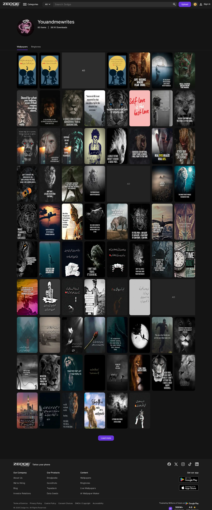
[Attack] (184, 146)
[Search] (174, 4)
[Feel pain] (139, 222)
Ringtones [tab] (36, 46)
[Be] (162, 70)
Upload (184, 4)
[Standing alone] (27, 108)
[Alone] (139, 335)
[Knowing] (94, 184)
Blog (15, 488)
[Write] (139, 297)
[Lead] (27, 297)
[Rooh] (72, 297)
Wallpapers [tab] (22, 46)
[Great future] (117, 146)
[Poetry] (27, 70)
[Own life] (162, 184)
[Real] (184, 70)
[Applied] (27, 259)
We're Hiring (19, 483)
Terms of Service (20, 503)
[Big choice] (184, 222)
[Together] (94, 410)
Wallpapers (85, 478)
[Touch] (117, 335)
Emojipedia (52, 478)
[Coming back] (27, 184)
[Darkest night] (184, 184)
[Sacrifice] (72, 184)
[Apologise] (117, 259)
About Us (17, 478)
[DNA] (139, 146)
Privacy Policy (36, 503)
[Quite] (72, 108)
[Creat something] (72, 222)
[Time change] (27, 335)
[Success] (94, 108)
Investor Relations (22, 493)
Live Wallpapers (88, 488)
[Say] (72, 335)
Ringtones (85, 483)
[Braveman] (49, 146)
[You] (162, 108)
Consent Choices (65, 503)
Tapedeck (52, 488)
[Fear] (117, 108)
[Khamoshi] (94, 373)
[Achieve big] (49, 259)
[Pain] (162, 373)
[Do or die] (94, 259)
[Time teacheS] (94, 146)
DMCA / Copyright (82, 503)
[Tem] (117, 297)
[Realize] (162, 146)
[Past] (184, 108)
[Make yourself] (162, 335)
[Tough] (72, 373)
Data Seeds (52, 493)
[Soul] (117, 410)
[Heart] (139, 410)
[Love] (139, 108)
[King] (184, 373)
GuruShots (52, 483)
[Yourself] (72, 146)
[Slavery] (27, 373)
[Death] (49, 410)
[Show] (139, 259)
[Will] (139, 373)
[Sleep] (72, 259)
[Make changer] (27, 222)
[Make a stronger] (49, 222)
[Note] (94, 297)
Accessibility (98, 503)
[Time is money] (184, 259)
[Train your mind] (117, 222)
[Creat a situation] (162, 222)
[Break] (72, 410)
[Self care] (94, 222)
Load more (106, 438)
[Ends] (139, 70)
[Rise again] (117, 373)
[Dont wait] (49, 184)
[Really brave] (162, 259)
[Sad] (49, 297)
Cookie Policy (50, 503)
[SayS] (49, 335)
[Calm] (49, 108)
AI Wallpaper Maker (89, 493)
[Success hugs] (27, 146)
